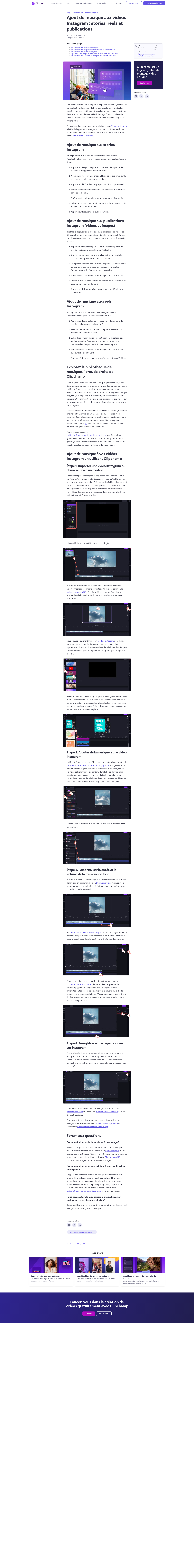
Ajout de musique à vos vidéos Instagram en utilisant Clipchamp (93, 56)
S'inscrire (89, 1313)
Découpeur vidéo (103, 882)
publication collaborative (107, 1111)
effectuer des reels (75, 1111)
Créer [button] (68, 3)
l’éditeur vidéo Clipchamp (106, 1123)
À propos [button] (119, 3)
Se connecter (134, 3)
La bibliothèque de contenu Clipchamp (84, 1190)
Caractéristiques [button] (56, 3)
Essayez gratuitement (154, 3)
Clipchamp (82, 1126)
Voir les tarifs (103, 1313)
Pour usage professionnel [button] (83, 3)
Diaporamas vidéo (113, 1157)
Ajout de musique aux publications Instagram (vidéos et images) (93, 49)
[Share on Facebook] (136, 96)
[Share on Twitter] (141, 96)
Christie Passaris (78, 37)
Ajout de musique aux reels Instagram (84, 51)
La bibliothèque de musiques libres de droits (86, 435)
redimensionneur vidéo (77, 592)
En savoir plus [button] (101, 3)
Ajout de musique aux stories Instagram (84, 47)
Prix (112, 3)
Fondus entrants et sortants (79, 984)
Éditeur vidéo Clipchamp (82, 135)
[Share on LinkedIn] (147, 96)
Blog (68, 13)
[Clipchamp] (38, 3)
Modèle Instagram (106, 640)
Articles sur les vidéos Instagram (85, 13)
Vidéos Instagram (119, 126)
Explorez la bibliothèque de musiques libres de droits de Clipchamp (94, 54)
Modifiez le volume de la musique (86, 932)
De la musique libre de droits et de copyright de (88, 765)
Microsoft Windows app (97, 1126)
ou (86, 423)
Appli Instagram (112, 1150)
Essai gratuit (144, 83)
